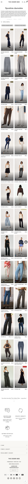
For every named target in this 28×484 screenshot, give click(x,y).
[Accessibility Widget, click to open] (25, 242)
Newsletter (14, 470)
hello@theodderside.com (14, 467)
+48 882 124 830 (14, 466)
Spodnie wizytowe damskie (20, 25)
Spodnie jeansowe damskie (7, 25)
